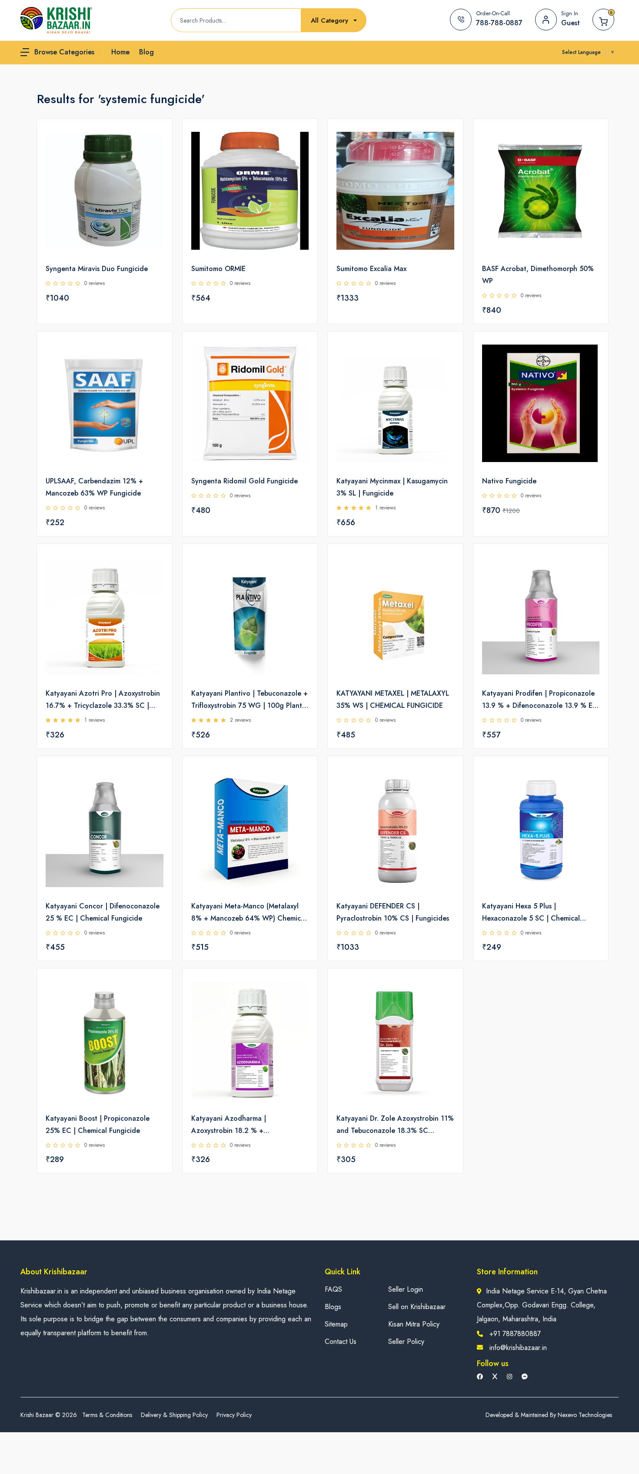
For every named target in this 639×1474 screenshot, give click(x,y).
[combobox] (334, 20)
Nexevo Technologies (585, 1414)
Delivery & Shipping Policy (174, 1414)
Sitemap (336, 1324)
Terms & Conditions (107, 1414)
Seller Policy (406, 1342)
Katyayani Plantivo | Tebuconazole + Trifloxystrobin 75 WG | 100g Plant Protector (249, 700)
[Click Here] (156, 140)
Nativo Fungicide (509, 481)
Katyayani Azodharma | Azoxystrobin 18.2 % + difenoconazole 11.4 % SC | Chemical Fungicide (235, 1125)
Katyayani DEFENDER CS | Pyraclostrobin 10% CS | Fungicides (392, 912)
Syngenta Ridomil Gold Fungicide (244, 481)
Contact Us (340, 1342)
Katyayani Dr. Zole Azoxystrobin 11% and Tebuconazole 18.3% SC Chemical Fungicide (395, 1125)
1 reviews (385, 508)
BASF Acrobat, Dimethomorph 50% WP (538, 275)
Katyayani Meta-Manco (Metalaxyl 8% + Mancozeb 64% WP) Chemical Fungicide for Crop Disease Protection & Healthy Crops (248, 913)
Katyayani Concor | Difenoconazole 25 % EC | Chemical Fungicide (103, 912)
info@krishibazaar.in (518, 1348)
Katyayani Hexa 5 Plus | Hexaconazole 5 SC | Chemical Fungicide (531, 913)
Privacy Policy (234, 1414)
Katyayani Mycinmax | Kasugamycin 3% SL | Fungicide (392, 487)
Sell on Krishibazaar (417, 1307)
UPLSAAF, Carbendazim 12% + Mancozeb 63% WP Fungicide (94, 487)
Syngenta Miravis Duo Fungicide (97, 269)
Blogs (333, 1307)
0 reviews (94, 283)
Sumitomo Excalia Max (371, 269)
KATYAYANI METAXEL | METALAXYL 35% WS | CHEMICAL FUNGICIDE (392, 699)
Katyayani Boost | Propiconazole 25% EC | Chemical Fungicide (98, 1124)
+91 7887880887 (515, 1334)
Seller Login (405, 1289)
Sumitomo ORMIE (218, 269)
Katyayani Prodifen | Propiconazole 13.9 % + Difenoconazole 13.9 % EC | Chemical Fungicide (540, 700)
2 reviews (240, 720)
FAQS (333, 1289)
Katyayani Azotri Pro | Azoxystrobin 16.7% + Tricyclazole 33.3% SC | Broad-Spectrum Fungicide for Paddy (103, 700)
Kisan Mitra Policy (413, 1324)
